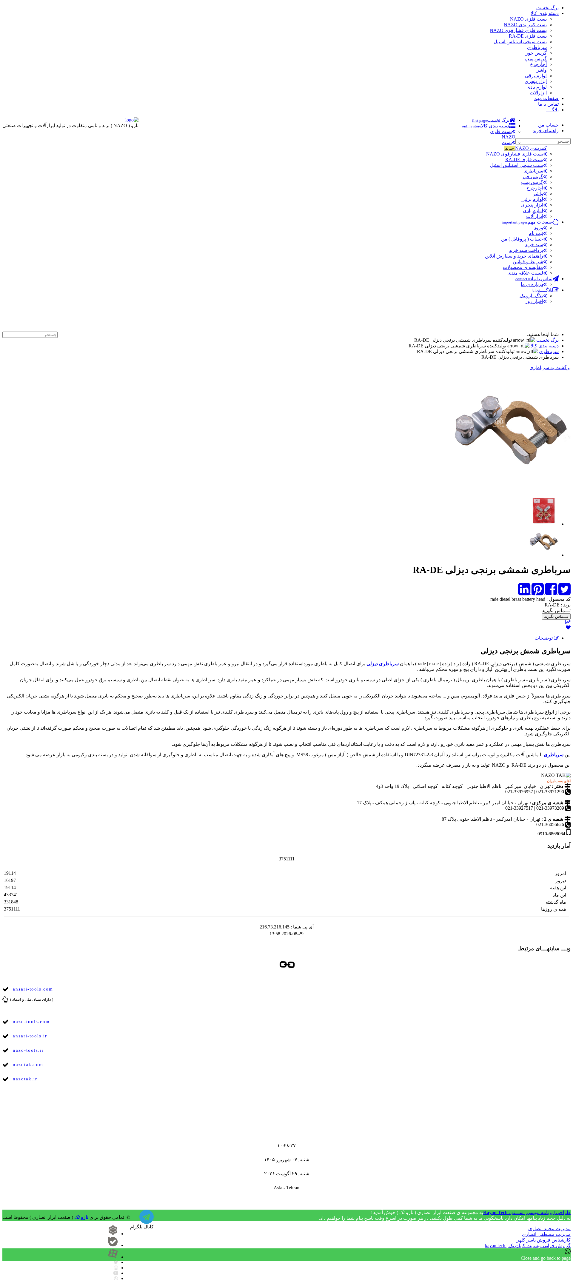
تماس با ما (548, 104)
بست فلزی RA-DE (528, 35)
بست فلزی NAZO (528, 18)
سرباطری (537, 47)
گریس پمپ (536, 58)
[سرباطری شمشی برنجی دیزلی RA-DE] (544, 511)
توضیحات (544, 637)
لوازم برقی (536, 75)
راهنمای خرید (546, 130)
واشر (542, 70)
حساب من (548, 124)
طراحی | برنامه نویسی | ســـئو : (527, 1212)
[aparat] (113, 1256)
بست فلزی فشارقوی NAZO (518, 30)
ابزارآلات (538, 92)
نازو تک (81, 1217)
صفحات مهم (546, 98)
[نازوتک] (146, 1220)
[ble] (113, 1245)
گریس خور (536, 53)
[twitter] (116, 1262)
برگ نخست (547, 7)
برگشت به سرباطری (550, 367)
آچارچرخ (538, 64)
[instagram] (116, 1267)
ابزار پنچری (536, 81)
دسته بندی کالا (545, 13)
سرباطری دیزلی (382, 663)
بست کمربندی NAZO (525, 24)
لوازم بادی (536, 87)
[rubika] (113, 1233)
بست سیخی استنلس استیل (520, 41)
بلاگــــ (552, 109)
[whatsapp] (116, 1278)
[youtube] (115, 1273)
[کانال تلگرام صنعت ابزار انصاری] (564, 322)
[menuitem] (493, 120)
